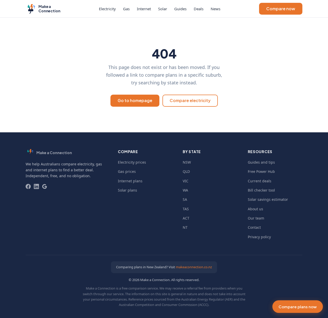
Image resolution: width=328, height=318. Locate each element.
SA (185, 199)
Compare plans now (298, 306)
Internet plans (130, 180)
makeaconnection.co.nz (194, 267)
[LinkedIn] (36, 186)
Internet (144, 8)
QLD (186, 171)
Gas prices (127, 171)
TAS (186, 208)
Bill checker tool (261, 190)
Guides (180, 8)
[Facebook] (28, 186)
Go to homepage (135, 100)
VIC (185, 180)
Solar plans (127, 190)
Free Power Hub (261, 171)
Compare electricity (190, 100)
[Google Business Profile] (44, 186)
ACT (186, 218)
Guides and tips (261, 162)
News (215, 8)
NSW (187, 162)
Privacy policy (259, 236)
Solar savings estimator (268, 199)
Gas (126, 8)
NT (185, 227)
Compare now (280, 8)
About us (255, 208)
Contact (254, 227)
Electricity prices (132, 162)
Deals (198, 8)
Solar (162, 8)
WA (185, 190)
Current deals (259, 180)
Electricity (107, 8)
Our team (256, 218)
